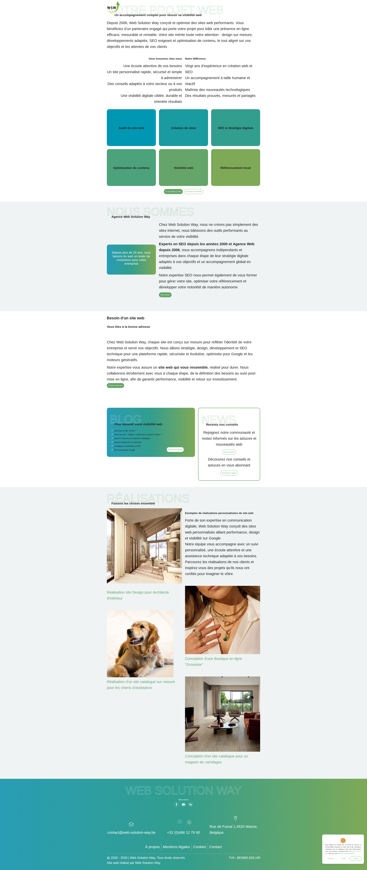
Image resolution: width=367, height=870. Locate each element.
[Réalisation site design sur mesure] (144, 643)
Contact (215, 847)
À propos (152, 847)
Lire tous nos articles (175, 449)
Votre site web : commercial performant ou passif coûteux (137, 435)
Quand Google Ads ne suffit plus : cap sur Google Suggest (137, 443)
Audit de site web (131, 127)
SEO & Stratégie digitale (235, 127)
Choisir (343, 858)
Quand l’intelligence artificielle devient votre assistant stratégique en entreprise (137, 446)
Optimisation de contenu (131, 167)
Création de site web (115, 385)
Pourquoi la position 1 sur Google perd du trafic (137, 450)
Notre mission (165, 295)
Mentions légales (176, 847)
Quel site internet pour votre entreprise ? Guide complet (137, 431)
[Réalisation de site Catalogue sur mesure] (222, 620)
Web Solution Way (147, 863)
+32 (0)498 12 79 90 (174, 191)
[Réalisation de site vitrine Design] (144, 545)
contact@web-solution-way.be (131, 832)
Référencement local (235, 167)
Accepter (355, 858)
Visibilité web (183, 167)
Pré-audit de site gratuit (194, 191)
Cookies (199, 847)
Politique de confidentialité (346, 853)
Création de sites (183, 127)
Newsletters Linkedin (229, 473)
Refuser (331, 858)
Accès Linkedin (229, 452)
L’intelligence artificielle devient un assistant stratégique (137, 439)
